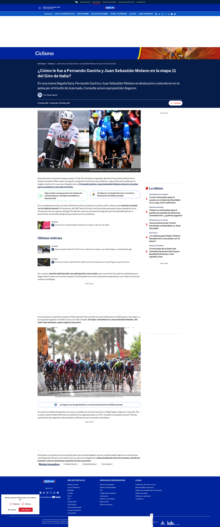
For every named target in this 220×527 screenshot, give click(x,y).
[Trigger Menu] (40, 8)
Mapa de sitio (104, 502)
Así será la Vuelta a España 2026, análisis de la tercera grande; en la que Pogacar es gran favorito (92, 262)
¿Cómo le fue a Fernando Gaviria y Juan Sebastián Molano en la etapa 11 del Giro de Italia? (86, 63)
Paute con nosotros (106, 504)
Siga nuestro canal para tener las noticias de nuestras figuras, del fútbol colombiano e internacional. (63, 195)
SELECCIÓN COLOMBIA (99, 14)
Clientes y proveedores (107, 499)
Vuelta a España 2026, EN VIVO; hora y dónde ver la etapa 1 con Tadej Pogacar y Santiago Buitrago (93, 249)
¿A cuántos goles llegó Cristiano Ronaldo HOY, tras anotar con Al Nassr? (164, 238)
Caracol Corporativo (74, 510)
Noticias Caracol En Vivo (126, 2)
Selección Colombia (156, 207)
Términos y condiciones (143, 496)
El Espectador (72, 502)
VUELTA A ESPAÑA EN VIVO (65, 14)
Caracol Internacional (74, 507)
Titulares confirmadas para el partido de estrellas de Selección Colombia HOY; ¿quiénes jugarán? (165, 213)
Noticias (28, 504)
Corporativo (139, 499)
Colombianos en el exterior (158, 194)
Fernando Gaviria (71, 464)
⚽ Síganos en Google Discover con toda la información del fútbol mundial (115, 194)
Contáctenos (104, 496)
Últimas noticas (85, 2)
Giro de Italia (106, 464)
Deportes (16, 504)
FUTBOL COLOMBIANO (118, 14)
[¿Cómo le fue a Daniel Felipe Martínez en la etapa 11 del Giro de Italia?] (44, 225)
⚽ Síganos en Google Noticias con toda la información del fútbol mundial (91, 405)
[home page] (76, 2)
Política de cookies (141, 493)
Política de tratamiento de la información (148, 490)
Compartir (177, 103)
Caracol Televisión (73, 487)
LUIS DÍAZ (132, 14)
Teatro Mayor (72, 504)
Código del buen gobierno (108, 493)
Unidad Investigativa (109, 2)
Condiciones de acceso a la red (145, 484)
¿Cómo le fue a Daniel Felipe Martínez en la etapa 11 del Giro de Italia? (82, 225)
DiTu (69, 499)
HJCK (69, 496)
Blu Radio (70, 490)
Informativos (141, 2)
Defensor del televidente (108, 487)
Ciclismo (51, 63)
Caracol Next (71, 513)
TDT (101, 490)
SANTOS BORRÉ (83, 14)
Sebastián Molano (89, 464)
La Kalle (70, 493)
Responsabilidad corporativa (144, 487)
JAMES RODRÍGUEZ (146, 14)
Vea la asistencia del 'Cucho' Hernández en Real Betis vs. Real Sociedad (164, 226)
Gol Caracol (96, 2)
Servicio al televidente (107, 484)
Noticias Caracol (72, 484)
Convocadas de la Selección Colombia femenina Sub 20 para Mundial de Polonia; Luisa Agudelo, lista (164, 252)
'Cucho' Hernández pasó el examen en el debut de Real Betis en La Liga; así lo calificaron (164, 200)
